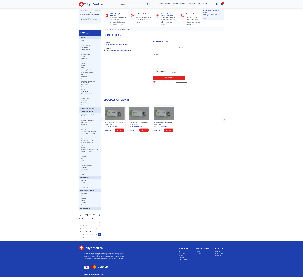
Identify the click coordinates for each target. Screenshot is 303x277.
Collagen (83, 196)
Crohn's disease (85, 43)
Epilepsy (83, 67)
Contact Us (199, 251)
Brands (167, 3)
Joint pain (83, 180)
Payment (183, 3)
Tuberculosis (84, 100)
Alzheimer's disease (86, 49)
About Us (181, 251)
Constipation (84, 61)
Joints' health (84, 122)
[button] (103, 119)
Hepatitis (83, 79)
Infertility (83, 154)
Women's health (85, 127)
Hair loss (83, 147)
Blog (198, 3)
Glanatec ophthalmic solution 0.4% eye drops (114, 123)
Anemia (83, 52)
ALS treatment (84, 47)
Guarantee (191, 3)
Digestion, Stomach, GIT (87, 142)
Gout (82, 74)
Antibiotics (83, 129)
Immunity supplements (86, 151)
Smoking (83, 172)
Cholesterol (84, 58)
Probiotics (83, 202)
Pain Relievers (84, 177)
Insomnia (83, 89)
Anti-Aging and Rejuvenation (88, 120)
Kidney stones (84, 91)
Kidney (82, 160)
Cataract (83, 56)
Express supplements (87, 108)
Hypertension (84, 84)
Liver (82, 158)
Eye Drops (83, 156)
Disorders (83, 37)
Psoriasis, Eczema (85, 98)
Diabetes (83, 65)
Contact (204, 3)
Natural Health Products (87, 190)
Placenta (83, 200)
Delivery (175, 3)
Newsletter (218, 255)
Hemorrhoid (84, 76)
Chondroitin (84, 193)
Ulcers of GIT (84, 102)
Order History (219, 253)
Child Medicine (85, 136)
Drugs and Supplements (87, 111)
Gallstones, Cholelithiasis (87, 70)
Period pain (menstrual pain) (88, 185)
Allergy (82, 40)
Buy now (119, 130)
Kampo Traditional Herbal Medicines (87, 115)
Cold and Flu (84, 138)
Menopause (84, 163)
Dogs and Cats (85, 145)
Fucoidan (83, 198)
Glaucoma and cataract (87, 72)
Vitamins (83, 205)
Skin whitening (84, 169)
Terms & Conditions (184, 259)
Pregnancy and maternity (87, 165)
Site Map (198, 253)
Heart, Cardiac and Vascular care (89, 149)
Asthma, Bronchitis (86, 54)
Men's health (84, 124)
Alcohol (83, 118)
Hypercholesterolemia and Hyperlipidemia (88, 82)
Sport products (85, 208)
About (161, 3)
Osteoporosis (84, 96)
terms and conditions (181, 82)
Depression (84, 63)
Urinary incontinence (86, 105)
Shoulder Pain (84, 187)
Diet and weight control (87, 140)
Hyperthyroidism (85, 87)
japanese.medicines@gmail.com (117, 44)
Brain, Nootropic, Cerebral (88, 133)
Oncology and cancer (86, 93)
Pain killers (83, 182)
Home (106, 29)
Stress (82, 174)
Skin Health (84, 167)
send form (169, 78)
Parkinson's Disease (86, 45)
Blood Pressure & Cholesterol (88, 131)
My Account (219, 248)
